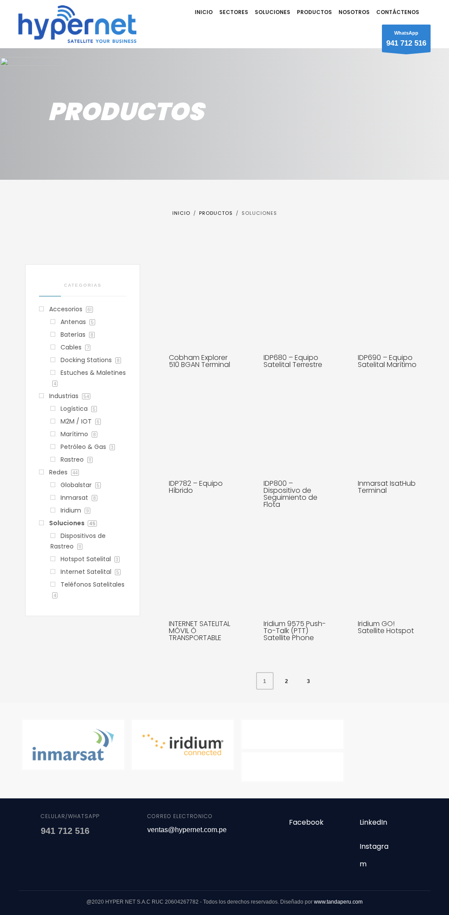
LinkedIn (373, 822)
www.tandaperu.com (338, 902)
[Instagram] (344, 850)
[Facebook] (273, 826)
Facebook (306, 822)
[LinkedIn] (344, 826)
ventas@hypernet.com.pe (187, 829)
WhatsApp (406, 38)
